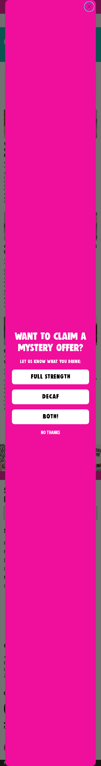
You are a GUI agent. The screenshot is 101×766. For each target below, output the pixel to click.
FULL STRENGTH (50, 376)
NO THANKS (50, 432)
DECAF (50, 396)
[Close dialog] (89, 6)
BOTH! (51, 416)
